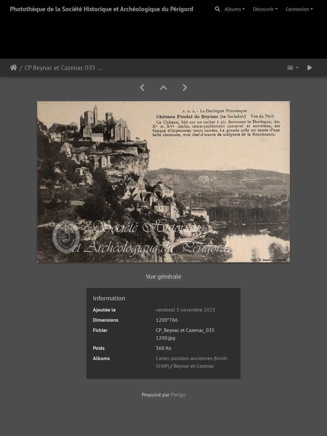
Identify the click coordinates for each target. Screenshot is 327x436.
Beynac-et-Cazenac (194, 366)
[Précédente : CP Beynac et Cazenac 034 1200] (142, 87)
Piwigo (178, 394)
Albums (232, 9)
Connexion (297, 9)
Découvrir (263, 9)
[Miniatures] (163, 87)
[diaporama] (309, 67)
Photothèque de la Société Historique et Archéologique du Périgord (101, 9)
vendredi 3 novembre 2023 (185, 309)
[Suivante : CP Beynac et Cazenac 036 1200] (185, 87)
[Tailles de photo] (293, 67)
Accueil (13, 67)
